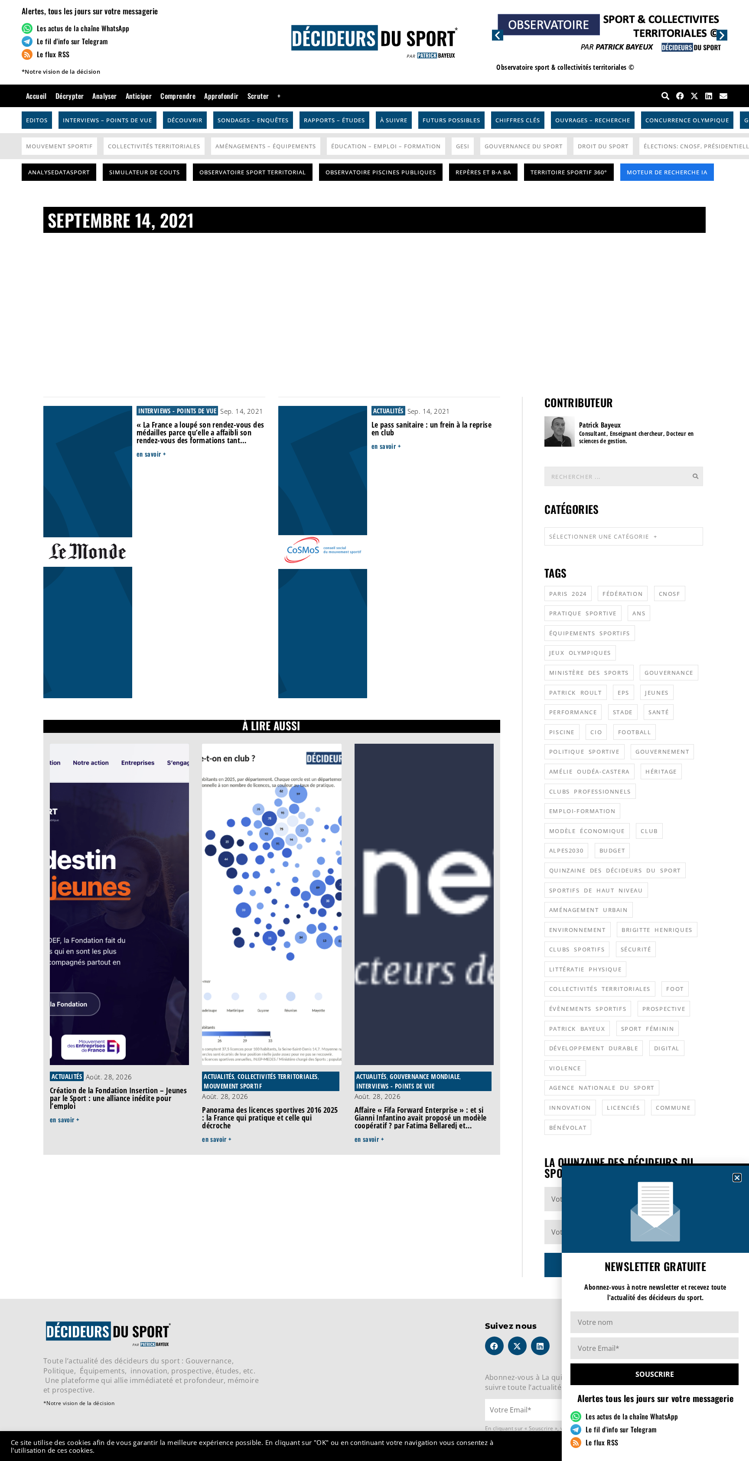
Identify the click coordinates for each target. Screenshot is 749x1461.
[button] (737, 1177)
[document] (374, 730)
